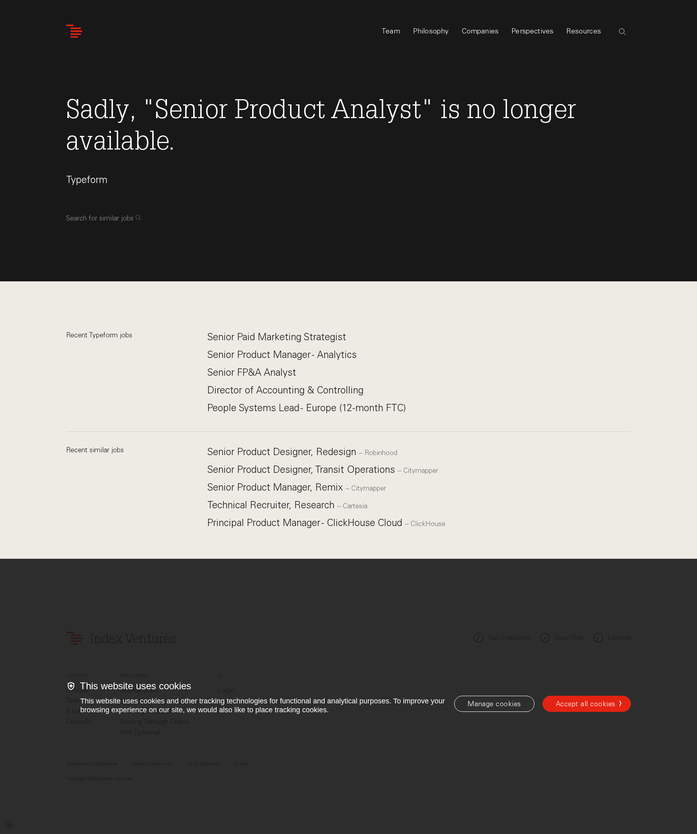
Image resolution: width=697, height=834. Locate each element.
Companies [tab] (480, 31)
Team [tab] (391, 31)
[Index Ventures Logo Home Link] (74, 31)
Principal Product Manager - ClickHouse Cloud (306, 522)
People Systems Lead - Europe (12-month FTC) (306, 408)
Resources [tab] (583, 31)
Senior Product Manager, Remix (276, 487)
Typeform (86, 179)
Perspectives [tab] (532, 31)
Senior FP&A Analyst (251, 372)
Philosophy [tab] (431, 31)
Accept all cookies (586, 704)
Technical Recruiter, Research (272, 505)
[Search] (622, 31)
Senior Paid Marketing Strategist (276, 337)
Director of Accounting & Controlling (285, 390)
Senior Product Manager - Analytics (282, 354)
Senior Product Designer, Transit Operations (302, 469)
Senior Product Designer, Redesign (283, 452)
